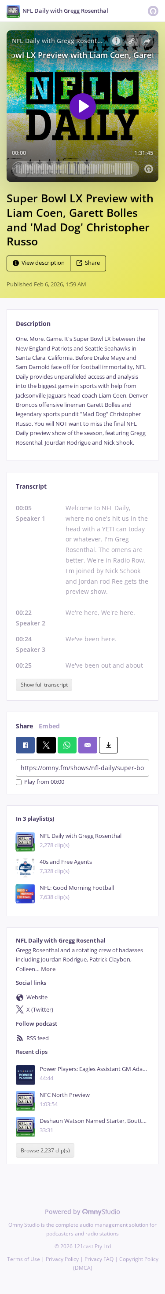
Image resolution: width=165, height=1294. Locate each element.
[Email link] (87, 745)
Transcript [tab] (31, 486)
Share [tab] (24, 726)
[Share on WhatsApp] (67, 745)
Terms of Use (23, 1259)
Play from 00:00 (44, 782)
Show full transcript (44, 684)
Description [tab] (33, 323)
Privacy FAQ (99, 1259)
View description (43, 263)
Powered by (63, 1211)
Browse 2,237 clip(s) (45, 1150)
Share (92, 263)
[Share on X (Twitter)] (46, 745)
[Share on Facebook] (25, 745)
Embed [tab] (49, 726)
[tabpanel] (82, 390)
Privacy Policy (62, 1259)
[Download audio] (108, 745)
